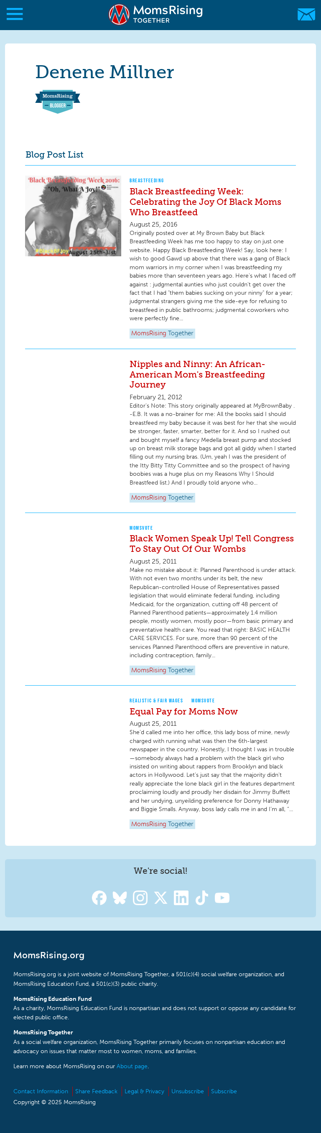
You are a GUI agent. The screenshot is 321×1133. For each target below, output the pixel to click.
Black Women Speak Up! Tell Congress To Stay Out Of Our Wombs (212, 543)
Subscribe (224, 1091)
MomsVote (141, 528)
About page (132, 1066)
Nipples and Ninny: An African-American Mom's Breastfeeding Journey (197, 374)
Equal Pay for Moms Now (184, 711)
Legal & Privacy (144, 1091)
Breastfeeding (147, 180)
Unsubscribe (187, 1091)
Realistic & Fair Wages (156, 700)
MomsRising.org (156, 14)
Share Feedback (96, 1091)
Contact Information (40, 1091)
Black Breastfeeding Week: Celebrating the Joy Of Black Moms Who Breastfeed (205, 201)
